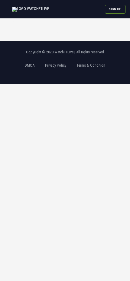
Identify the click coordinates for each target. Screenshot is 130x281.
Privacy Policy (55, 65)
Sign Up (115, 9)
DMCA (29, 65)
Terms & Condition (90, 65)
